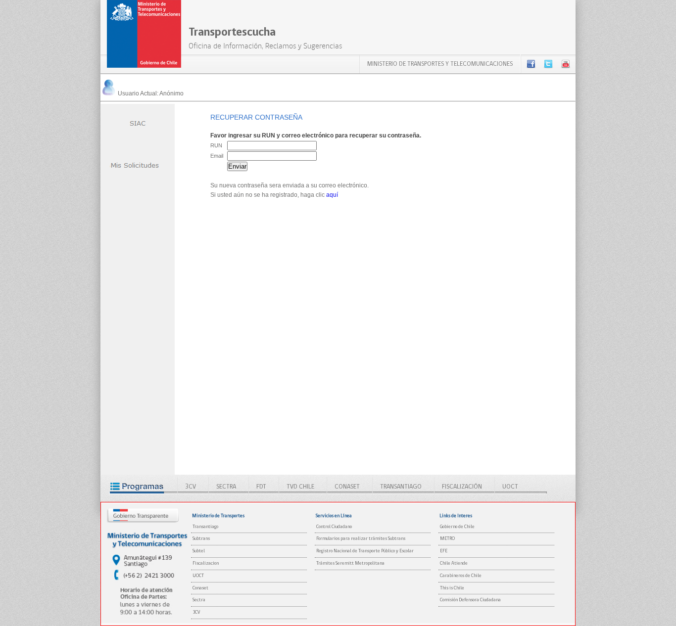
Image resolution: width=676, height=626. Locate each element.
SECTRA (226, 487)
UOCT (510, 487)
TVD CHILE (300, 487)
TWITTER (548, 63)
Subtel (199, 551)
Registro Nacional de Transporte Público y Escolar (365, 551)
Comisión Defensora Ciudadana (470, 600)
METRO (447, 538)
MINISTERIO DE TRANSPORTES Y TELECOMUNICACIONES (440, 64)
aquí (332, 194)
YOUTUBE (566, 63)
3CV (190, 487)
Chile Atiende (454, 563)
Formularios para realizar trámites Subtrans (360, 538)
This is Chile (452, 588)
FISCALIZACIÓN (462, 487)
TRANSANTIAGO (401, 487)
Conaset (200, 588)
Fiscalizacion (206, 563)
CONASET (347, 487)
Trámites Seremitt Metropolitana (350, 563)
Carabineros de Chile (461, 576)
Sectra (199, 600)
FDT (261, 487)
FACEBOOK (531, 63)
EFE (443, 551)
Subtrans (201, 538)
